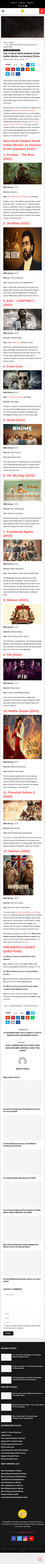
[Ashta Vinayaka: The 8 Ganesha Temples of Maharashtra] (6, 1368)
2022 (5, 1005)
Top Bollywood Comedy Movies (12, 1479)
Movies (6, 50)
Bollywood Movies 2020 (9, 1494)
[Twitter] (19, 1538)
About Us (14, 3)
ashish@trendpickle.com (26, 1532)
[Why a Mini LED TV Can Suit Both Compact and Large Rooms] (6, 1418)
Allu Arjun (11, 197)
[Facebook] (13, 1538)
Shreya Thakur (9, 59)
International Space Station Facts (13, 1453)
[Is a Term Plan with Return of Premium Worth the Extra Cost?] (6, 1357)
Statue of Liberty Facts (9, 1459)
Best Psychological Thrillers (11, 1471)
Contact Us (22, 3)
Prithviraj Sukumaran (15, 397)
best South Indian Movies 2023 (26, 912)
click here (25, 942)
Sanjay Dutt (16, 343)
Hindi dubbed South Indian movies (23, 111)
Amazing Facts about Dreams (11, 1441)
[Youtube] (31, 1538)
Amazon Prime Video (16, 1005)
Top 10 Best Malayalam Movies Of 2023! (19, 1178)
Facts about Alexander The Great (13, 1438)
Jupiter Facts (6, 1435)
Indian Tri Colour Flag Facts (11, 1432)
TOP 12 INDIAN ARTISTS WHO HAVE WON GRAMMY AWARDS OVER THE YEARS (22, 1048)
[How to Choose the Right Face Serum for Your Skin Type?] (6, 1395)
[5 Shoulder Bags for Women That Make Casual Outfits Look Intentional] (6, 1380)
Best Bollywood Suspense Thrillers (14, 1474)
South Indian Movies (14, 50)
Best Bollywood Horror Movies (12, 1488)
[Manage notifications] (40, 1559)
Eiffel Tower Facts (7, 1447)
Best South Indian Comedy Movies (13, 1476)
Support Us (30, 3)
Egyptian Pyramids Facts (10, 1456)
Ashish (23, 1550)
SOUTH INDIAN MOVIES (31, 1005)
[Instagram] (25, 1538)
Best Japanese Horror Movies (12, 1485)
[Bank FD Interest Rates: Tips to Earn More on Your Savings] (6, 1407)
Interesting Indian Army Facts (12, 1444)
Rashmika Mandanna (22, 197)
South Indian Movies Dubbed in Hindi (14, 1497)
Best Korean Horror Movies (11, 1482)
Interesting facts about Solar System (14, 1450)
